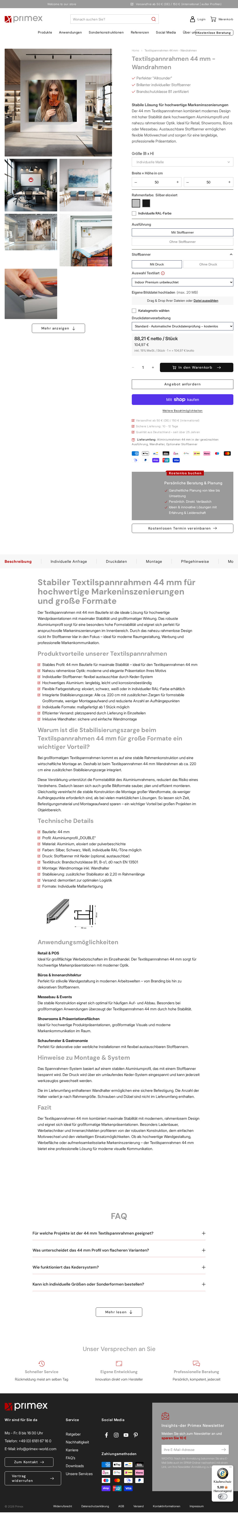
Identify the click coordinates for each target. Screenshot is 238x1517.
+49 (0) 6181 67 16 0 (35, 1441)
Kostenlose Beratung (214, 33)
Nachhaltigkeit (77, 1442)
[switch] (222, 1496)
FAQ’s (70, 1458)
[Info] (163, 273)
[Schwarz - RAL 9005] (146, 203)
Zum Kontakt (26, 1462)
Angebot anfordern (182, 384)
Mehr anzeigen (55, 328)
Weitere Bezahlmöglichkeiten (182, 410)
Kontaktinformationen (166, 1506)
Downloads (75, 1465)
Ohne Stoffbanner (182, 242)
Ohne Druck (208, 264)
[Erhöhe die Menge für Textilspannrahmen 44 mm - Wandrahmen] (150, 367)
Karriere (72, 1450)
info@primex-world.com (36, 1448)
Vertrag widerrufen (22, 1478)
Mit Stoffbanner (182, 232)
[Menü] (230, 1468)
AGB (121, 1506)
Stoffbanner (141, 254)
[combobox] (114, 19)
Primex (19, 1506)
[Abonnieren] (223, 1449)
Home (135, 50)
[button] (45, 32)
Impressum (197, 1506)
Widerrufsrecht (62, 1506)
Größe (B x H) (143, 153)
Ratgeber (73, 1434)
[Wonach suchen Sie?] (154, 19)
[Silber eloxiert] (136, 203)
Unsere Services (79, 1473)
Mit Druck (157, 264)
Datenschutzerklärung (95, 1506)
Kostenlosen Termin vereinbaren (179, 528)
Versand (138, 1506)
